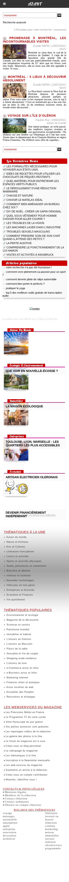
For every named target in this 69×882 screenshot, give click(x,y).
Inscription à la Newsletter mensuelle (27, 760)
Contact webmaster (17, 801)
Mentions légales (15, 792)
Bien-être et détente (18, 570)
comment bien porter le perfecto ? (25, 282)
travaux (50, 838)
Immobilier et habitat (18, 634)
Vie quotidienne (15, 599)
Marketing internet (17, 677)
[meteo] (35, 308)
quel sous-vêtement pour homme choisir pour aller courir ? (30, 217)
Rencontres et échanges (20, 696)
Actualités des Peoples (20, 692)
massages (9, 816)
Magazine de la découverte (22, 620)
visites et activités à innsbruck (30, 254)
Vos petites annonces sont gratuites (27, 726)
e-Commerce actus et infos (22, 668)
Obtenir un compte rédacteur (23, 804)
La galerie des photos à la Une (23, 736)
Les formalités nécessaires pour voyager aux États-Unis (30, 168)
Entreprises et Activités (20, 590)
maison (49, 832)
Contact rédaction (16, 798)
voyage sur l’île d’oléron (32, 115)
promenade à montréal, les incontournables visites (34, 39)
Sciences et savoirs (18, 624)
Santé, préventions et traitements (26, 566)
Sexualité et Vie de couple (22, 653)
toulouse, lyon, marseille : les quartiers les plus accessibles (33, 443)
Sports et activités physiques (24, 561)
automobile (10, 819)
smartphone (10, 822)
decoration (9, 835)
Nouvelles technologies (20, 580)
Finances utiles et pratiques (23, 682)
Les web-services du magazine (23, 765)
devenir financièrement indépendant (26, 514)
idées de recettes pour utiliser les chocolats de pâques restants (31, 175)
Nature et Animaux (17, 542)
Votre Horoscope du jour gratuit (24, 722)
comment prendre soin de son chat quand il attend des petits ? (31, 237)
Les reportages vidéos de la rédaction (28, 731)
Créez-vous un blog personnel (23, 746)
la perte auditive (19, 243)
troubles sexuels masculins (28, 231)
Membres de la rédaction (20, 795)
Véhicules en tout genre (20, 585)
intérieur (50, 842)
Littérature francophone (20, 551)
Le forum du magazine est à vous (25, 741)
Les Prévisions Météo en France (24, 712)
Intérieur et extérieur (18, 575)
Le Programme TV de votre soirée (25, 717)
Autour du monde (16, 537)
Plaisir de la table (17, 648)
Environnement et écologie (22, 615)
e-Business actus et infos (21, 672)
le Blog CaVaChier (46, 318)
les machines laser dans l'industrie (33, 227)
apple (6, 825)
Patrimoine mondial (17, 629)
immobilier (52, 835)
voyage (7, 813)
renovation (9, 832)
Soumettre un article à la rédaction (26, 770)
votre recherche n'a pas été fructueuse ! (29, 265)
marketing (51, 829)
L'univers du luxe (16, 663)
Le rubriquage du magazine (21, 750)
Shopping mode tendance (21, 658)
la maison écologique (24, 406)
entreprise (9, 829)
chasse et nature (19, 195)
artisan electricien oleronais (32, 477)
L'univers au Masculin (19, 644)
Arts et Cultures (15, 546)
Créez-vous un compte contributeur (26, 774)
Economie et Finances (19, 594)
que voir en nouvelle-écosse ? (32, 371)
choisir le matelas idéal (24, 199)
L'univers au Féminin (18, 639)
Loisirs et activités (17, 556)
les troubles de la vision (25, 223)
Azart (34, 4)
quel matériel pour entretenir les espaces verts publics (31, 182)
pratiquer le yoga (15, 286)
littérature (51, 813)
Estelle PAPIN (41, 45)
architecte (9, 838)
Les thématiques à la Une (20, 755)
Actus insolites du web (19, 687)
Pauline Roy (43, 119)
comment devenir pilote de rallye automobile (31, 277)
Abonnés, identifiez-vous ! (21, 779)
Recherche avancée (14, 22)
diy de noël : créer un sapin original (33, 211)
